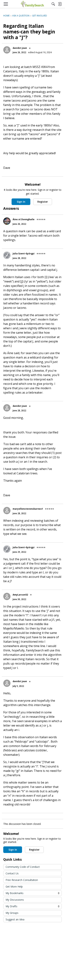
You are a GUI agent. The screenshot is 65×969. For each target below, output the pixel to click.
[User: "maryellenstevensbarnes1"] (6, 510)
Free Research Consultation (22, 880)
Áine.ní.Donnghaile (23, 219)
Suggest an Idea (15, 919)
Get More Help (14, 886)
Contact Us (12, 873)
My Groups (12, 913)
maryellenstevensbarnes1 (28, 508)
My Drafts (32, 906)
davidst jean (20, 48)
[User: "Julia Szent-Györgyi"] (6, 255)
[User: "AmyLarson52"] (6, 596)
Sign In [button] (21, 201)
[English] (32, 4)
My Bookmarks (32, 893)
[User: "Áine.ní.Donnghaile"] (6, 221)
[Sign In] (60, 4)
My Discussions (15, 899)
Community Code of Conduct (23, 867)
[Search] (53, 4)
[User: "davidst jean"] (6, 50)
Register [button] (42, 201)
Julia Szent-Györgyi (23, 253)
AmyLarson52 (20, 594)
